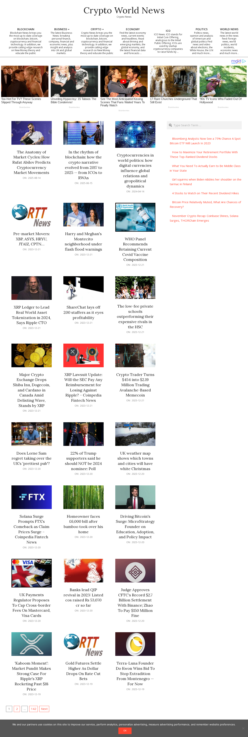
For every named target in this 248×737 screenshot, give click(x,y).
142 (33, 709)
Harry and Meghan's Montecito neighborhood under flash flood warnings (83, 241)
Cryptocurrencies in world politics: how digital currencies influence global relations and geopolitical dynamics (135, 170)
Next (44, 709)
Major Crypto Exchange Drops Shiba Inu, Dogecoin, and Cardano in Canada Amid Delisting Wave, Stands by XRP (31, 390)
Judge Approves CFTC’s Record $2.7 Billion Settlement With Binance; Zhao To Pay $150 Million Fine (135, 602)
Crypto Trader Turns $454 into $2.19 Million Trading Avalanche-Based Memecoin (135, 385)
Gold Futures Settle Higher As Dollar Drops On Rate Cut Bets (83, 671)
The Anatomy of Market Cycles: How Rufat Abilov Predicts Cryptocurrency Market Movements (31, 162)
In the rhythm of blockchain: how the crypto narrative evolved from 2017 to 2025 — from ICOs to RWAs (83, 165)
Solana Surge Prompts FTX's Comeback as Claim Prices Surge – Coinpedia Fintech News (31, 529)
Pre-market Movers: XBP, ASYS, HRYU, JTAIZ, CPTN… (31, 238)
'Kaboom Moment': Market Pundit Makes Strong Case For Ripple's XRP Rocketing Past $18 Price (31, 676)
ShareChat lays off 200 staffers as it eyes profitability (83, 312)
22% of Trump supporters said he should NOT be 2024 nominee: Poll (83, 461)
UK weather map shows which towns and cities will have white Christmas (135, 461)
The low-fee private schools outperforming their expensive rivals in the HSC (135, 316)
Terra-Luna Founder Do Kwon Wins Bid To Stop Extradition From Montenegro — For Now (135, 673)
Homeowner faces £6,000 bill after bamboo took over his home (83, 524)
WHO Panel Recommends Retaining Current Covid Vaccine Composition (135, 249)
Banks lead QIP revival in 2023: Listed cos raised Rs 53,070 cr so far (83, 597)
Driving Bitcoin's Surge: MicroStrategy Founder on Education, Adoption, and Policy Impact (135, 526)
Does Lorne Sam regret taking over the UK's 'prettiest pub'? (32, 458)
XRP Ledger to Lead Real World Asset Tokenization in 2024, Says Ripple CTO (31, 315)
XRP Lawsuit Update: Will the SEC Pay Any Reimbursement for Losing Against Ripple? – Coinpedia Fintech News (83, 387)
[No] (243, 728)
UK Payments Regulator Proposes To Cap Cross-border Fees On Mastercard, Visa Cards (31, 605)
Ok (125, 730)
